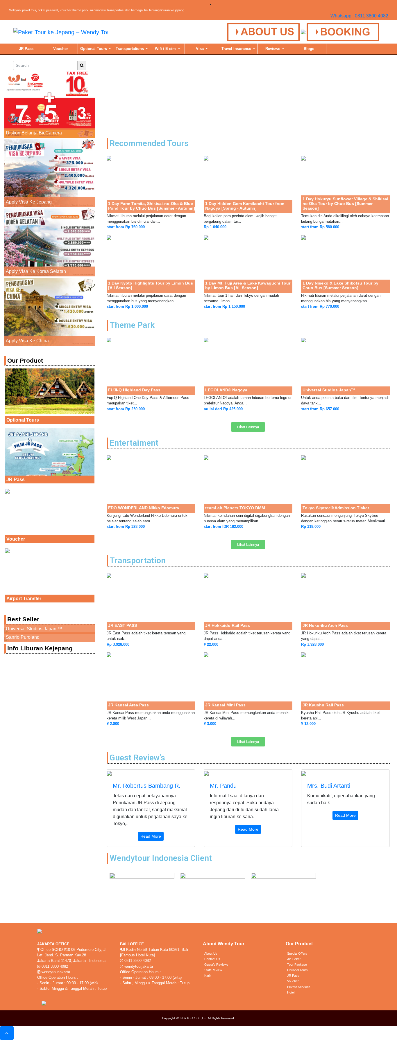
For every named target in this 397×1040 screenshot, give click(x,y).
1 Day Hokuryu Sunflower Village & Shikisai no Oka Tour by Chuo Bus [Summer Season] (345, 203)
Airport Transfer (23, 598)
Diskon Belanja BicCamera (34, 132)
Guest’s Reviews (216, 964)
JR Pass (26, 48)
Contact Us (212, 959)
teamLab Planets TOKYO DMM (235, 507)
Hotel (290, 992)
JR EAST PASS (122, 625)
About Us (210, 953)
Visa (200, 48)
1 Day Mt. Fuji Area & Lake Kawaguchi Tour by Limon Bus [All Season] (247, 285)
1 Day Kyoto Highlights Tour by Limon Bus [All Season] (150, 285)
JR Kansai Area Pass (128, 705)
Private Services (298, 987)
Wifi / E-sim (166, 48)
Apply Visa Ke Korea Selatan (36, 271)
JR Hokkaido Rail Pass (227, 625)
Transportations (130, 48)
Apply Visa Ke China (27, 340)
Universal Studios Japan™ (329, 390)
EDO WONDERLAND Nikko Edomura (143, 507)
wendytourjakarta (55, 972)
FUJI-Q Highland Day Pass (134, 390)
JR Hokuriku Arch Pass (325, 625)
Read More (150, 836)
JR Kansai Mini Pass (225, 705)
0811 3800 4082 (54, 966)
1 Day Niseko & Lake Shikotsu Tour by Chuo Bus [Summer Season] (340, 285)
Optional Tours (94, 48)
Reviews (273, 48)
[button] (248, 427)
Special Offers (297, 953)
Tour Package (297, 964)
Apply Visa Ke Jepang (29, 201)
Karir (207, 975)
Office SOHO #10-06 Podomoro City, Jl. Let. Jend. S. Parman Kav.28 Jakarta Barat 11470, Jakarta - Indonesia (72, 955)
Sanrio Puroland (23, 637)
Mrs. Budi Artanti (328, 785)
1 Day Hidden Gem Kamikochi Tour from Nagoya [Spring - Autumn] (244, 205)
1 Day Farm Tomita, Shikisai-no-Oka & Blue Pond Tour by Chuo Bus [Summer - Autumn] (151, 205)
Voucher (60, 48)
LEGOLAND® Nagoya (226, 390)
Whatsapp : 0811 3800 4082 (359, 15)
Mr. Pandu (223, 785)
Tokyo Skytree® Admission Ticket (336, 507)
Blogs (309, 48)
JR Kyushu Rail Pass (323, 705)
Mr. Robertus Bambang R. (146, 785)
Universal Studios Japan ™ (34, 628)
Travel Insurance (236, 48)
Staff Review (213, 970)
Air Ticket (294, 959)
